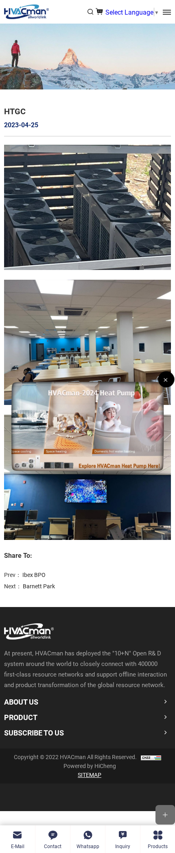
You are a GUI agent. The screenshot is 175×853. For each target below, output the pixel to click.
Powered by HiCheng (89, 766)
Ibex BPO (34, 575)
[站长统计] (151, 757)
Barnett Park (39, 586)
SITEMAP (89, 775)
